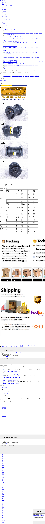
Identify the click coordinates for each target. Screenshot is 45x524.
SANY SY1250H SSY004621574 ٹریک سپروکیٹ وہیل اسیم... (10, 53)
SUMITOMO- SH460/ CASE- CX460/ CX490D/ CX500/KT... (12, 377)
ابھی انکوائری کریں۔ (3, 400)
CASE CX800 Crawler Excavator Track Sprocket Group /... (9, 34)
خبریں (2, 13)
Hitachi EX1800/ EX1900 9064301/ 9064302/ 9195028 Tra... (10, 46)
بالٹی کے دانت (5, 7)
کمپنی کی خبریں (5, 14)
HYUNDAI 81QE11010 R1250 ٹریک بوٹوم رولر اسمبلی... (10, 66)
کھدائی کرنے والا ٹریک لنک (5, 25)
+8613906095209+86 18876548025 (4, 392)
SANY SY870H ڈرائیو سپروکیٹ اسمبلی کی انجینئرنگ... (10, 43)
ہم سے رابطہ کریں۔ (4, 16)
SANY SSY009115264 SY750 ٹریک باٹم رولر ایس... (11, 374)
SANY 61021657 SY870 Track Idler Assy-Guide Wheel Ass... (10, 62)
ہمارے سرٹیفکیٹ (5, 10)
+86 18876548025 (4, 407)
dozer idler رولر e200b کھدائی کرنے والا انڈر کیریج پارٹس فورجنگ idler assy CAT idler (13, 346)
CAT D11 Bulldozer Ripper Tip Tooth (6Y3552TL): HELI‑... (10, 29)
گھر (2, 3)
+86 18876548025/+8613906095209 (4, 0)
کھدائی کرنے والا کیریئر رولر (7, 5)
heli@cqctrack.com (4, 416)
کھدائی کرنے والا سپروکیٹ (7, 6)
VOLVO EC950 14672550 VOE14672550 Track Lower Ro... (12, 371)
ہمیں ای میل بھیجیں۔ (3, 80)
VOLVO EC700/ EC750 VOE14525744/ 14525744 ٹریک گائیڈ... (11, 41)
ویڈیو (2, 15)
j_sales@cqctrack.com (6, 393)
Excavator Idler (3, 23)
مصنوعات (3, 4)
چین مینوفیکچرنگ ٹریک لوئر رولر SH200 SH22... (10, 380)
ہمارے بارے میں (4, 9)
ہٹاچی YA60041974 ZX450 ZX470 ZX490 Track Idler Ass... (10, 60)
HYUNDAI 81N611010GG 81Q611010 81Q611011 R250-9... (12, 383)
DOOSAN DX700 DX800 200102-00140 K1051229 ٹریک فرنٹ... (11, 48)
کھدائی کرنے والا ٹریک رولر (6, 19)
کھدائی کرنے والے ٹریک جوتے (7, 8)
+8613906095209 (4, 408)
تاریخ (4, 12)
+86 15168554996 (4, 394)
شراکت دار (4, 11)
